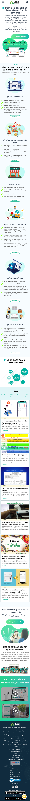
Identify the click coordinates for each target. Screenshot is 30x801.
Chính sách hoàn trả (15, 774)
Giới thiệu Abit (15, 768)
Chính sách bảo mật (15, 772)
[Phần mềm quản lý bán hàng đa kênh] (14, 2)
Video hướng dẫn (16, 749)
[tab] (3, 394)
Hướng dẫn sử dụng (15, 751)
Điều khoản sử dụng (15, 770)
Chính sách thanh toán (15, 776)
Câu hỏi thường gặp (15, 755)
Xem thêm (14, 116)
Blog (15, 753)
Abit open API (15, 757)
